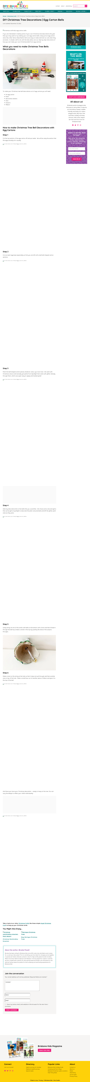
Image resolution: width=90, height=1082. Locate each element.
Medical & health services (33, 1069)
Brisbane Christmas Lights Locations (57, 1071)
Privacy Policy (73, 1076)
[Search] (86, 6)
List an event (73, 1074)
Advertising (73, 1072)
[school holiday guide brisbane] (76, 73)
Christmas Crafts (24, 923)
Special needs (30, 1071)
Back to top (34, 1080)
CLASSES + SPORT (49, 11)
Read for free (44, 1050)
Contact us (72, 1067)
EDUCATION (69, 11)
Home (4, 16)
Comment (8, 982)
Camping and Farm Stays (55, 1069)
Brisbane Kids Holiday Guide (55, 1067)
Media (71, 1071)
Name (7, 994)
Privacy (41, 1080)
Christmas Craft (11, 16)
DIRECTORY (38, 11)
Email (7, 1000)
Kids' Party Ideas (52, 1072)
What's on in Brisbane (77, 97)
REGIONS (60, 11)
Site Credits (56, 1080)
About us (72, 1069)
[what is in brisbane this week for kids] (76, 52)
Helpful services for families (33, 1067)
